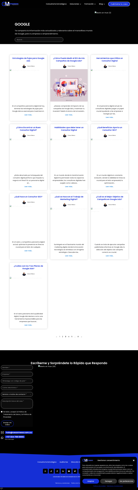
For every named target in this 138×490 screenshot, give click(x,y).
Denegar (108, 481)
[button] (134, 460)
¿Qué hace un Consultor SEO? (28, 196)
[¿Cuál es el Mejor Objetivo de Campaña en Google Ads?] (109, 210)
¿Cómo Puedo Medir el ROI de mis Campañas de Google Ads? (69, 59)
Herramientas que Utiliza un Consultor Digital (109, 59)
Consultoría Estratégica (56, 4)
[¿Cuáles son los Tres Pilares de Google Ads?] (26, 278)
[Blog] (104, 4)
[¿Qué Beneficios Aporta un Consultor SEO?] (106, 139)
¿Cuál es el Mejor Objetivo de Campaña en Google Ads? (109, 198)
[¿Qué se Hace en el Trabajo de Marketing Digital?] (68, 209)
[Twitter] (75, 471)
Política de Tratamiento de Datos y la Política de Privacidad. (17, 414)
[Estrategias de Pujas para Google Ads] (24, 70)
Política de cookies (99, 486)
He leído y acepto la (17, 414)
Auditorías (64, 462)
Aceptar (90, 481)
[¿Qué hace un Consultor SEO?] (21, 206)
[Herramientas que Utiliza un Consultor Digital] (108, 70)
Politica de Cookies (77, 483)
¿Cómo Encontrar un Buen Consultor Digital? (28, 128)
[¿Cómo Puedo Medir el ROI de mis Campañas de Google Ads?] (69, 85)
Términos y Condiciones (115, 486)
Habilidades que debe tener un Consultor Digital (69, 128)
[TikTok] (51, 471)
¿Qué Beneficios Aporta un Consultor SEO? (109, 128)
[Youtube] (69, 471)
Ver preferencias (126, 481)
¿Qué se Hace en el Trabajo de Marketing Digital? (69, 198)
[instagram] (45, 471)
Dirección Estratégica (79, 462)
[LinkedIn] (63, 471)
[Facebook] (57, 471)
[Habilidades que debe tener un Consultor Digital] (69, 139)
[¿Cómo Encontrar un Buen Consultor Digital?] (26, 139)
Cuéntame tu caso (119, 4)
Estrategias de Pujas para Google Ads (28, 59)
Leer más (28, 115)
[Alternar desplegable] (80, 4)
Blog (101, 4)
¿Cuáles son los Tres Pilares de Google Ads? (28, 267)
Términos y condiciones (62, 483)
